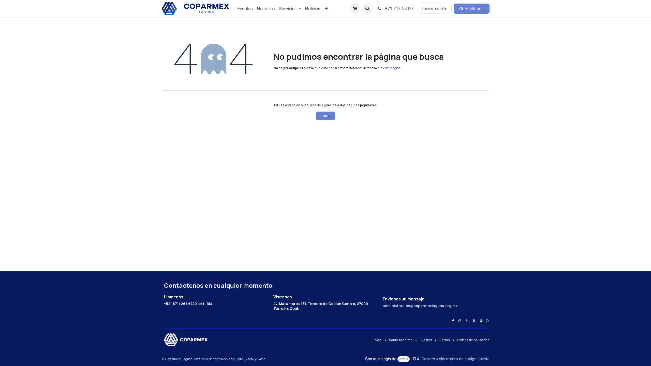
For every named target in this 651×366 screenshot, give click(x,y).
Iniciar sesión (434, 8)
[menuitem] (245, 9)
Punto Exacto (244, 359)
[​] (453, 320)
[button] (367, 8)
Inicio (326, 116)
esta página (392, 68)
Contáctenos (471, 8)
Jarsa (261, 359)
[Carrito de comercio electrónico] (354, 8)
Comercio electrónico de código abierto (456, 359)
